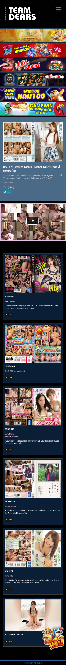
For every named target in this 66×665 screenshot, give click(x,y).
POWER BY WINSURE (33, 663)
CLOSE (61, 628)
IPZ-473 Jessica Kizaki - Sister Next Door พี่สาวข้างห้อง (31, 168)
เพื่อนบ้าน (7, 192)
